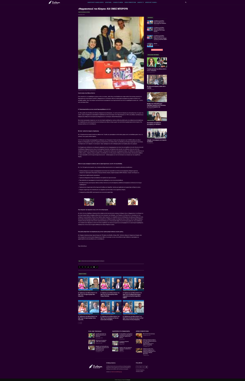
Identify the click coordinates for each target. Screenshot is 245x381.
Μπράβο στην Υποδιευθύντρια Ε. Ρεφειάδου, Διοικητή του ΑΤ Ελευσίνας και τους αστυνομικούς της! (156, 105)
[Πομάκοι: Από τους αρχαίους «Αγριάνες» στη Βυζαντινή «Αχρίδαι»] (115, 349)
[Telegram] (94, 267)
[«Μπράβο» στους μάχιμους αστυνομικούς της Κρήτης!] (157, 133)
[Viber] (85, 267)
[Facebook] (79, 267)
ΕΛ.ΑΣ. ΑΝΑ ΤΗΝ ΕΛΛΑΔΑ (94, 331)
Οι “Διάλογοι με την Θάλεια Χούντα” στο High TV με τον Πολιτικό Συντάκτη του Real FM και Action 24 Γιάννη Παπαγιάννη (133, 318)
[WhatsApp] (88, 267)
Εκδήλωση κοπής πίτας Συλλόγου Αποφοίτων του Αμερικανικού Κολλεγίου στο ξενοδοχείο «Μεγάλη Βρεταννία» (149, 351)
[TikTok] (143, 367)
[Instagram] (140, 367)
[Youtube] (146, 367)
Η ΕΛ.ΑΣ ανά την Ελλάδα (150, 66)
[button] (185, 2)
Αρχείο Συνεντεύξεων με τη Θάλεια (84, 12)
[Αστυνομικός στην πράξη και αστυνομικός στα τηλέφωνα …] (157, 116)
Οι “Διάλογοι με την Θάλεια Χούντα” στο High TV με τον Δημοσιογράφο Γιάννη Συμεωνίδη (87, 318)
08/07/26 (155, 43)
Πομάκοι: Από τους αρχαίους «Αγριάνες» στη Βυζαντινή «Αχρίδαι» (125, 349)
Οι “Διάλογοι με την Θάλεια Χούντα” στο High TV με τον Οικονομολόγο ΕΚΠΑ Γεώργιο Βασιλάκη (110, 294)
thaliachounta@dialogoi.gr (116, 371)
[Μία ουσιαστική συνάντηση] (139, 335)
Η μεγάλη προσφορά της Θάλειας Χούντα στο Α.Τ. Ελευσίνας (101, 335)
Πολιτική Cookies (139, 371)
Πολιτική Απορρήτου (140, 370)
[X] (82, 267)
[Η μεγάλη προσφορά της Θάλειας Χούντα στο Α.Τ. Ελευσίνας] (157, 62)
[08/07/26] (150, 45)
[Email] (91, 267)
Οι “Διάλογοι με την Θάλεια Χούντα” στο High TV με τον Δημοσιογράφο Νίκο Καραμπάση (87, 294)
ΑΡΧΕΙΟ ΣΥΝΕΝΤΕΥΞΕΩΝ (142, 331)
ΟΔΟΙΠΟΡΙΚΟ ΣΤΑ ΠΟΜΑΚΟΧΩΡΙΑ (121, 331)
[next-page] (81, 323)
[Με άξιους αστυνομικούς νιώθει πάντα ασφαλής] (157, 80)
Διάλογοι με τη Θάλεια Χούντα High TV (84, 290)
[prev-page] (79, 323)
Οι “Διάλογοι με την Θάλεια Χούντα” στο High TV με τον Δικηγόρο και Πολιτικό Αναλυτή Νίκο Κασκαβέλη (110, 318)
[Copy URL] (97, 267)
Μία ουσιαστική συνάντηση (149, 333)
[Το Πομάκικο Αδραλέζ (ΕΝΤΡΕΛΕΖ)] (115, 343)
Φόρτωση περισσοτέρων (156, 49)
